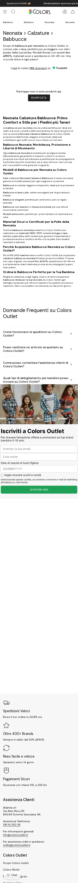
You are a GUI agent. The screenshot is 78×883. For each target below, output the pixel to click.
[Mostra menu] (5, 11)
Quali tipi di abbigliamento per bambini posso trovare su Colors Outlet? (35, 380)
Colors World (11, 869)
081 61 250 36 (11, 824)
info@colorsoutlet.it (15, 835)
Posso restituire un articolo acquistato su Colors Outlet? (33, 349)
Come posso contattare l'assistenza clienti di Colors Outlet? (35, 364)
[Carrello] (73, 11)
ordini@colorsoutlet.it (16, 845)
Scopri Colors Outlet (16, 863)
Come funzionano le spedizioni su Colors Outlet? (32, 333)
